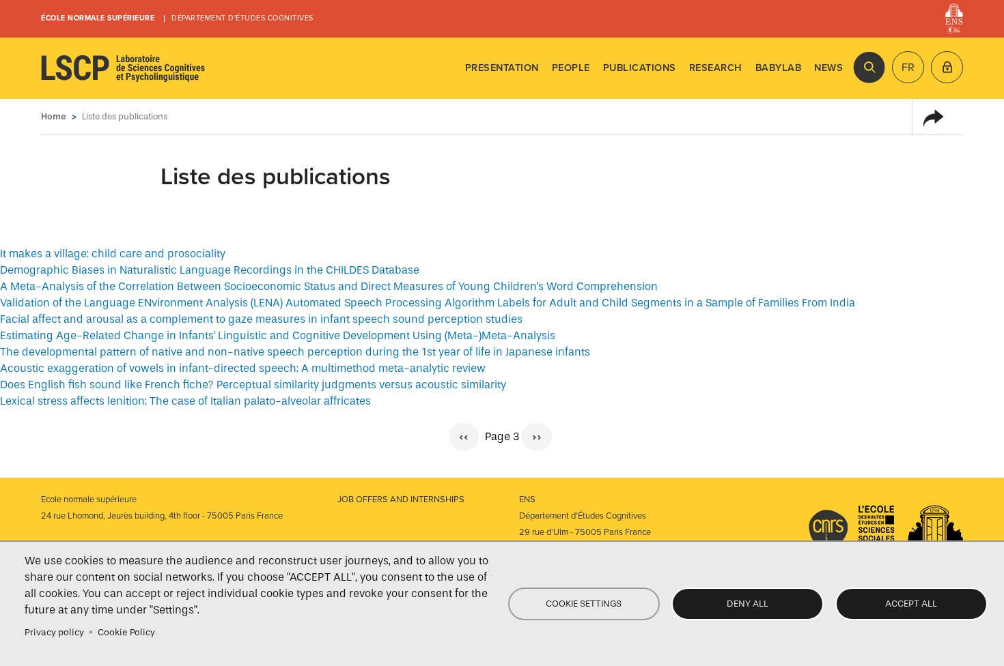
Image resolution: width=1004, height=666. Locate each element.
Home (53, 116)
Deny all (747, 603)
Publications (639, 68)
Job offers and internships (400, 499)
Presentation (502, 68)
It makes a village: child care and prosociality (112, 253)
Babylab (778, 68)
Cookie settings (584, 603)
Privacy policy (54, 632)
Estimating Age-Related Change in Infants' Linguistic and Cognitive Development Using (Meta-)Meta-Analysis (277, 335)
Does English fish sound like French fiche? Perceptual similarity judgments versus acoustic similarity (253, 384)
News (828, 68)
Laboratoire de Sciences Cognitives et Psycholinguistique (123, 68)
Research (715, 68)
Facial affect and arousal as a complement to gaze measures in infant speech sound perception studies (261, 319)
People (571, 68)
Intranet (947, 67)
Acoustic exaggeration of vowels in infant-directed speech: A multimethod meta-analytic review (243, 368)
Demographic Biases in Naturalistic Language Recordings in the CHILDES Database (209, 269)
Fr (908, 67)
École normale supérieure (97, 18)
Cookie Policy (126, 632)
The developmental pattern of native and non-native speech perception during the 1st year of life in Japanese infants (295, 351)
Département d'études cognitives (242, 18)
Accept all (911, 603)
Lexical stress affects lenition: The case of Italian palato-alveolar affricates (185, 400)
